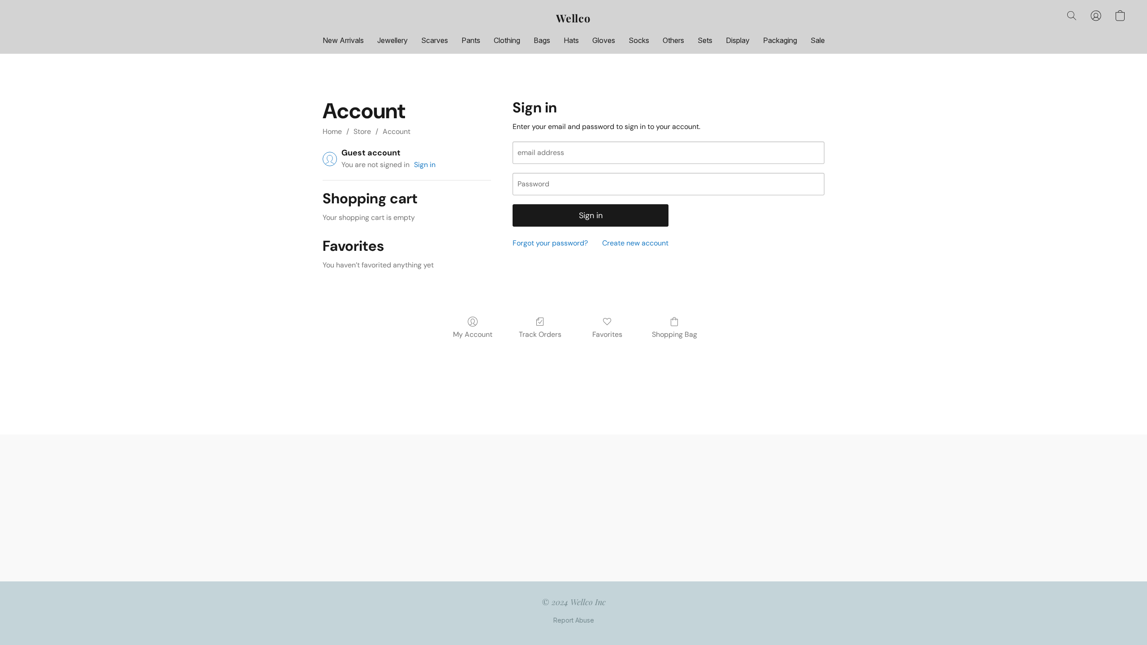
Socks (639, 40)
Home (332, 131)
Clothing (507, 40)
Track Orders (540, 334)
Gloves (603, 40)
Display (738, 40)
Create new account (635, 243)
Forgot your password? (550, 243)
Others (673, 40)
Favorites (607, 334)
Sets (705, 40)
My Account (472, 334)
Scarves (434, 40)
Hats (571, 40)
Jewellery (392, 40)
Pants (470, 40)
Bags (542, 40)
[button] (573, 18)
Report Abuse (573, 620)
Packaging (780, 40)
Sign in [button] (425, 164)
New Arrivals (343, 40)
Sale (818, 40)
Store (362, 131)
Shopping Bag (674, 334)
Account (396, 131)
